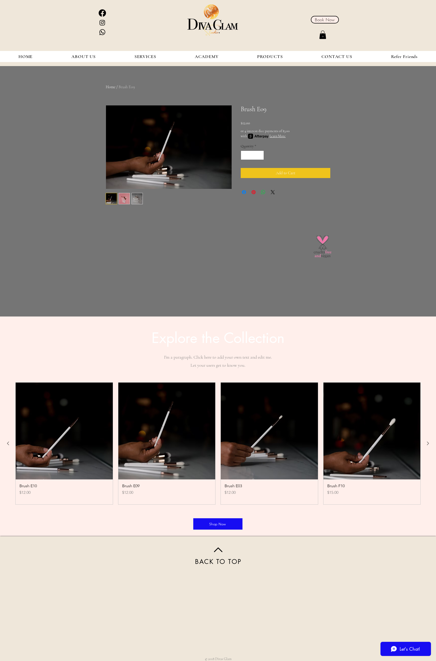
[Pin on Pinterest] (254, 192)
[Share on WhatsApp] (263, 192)
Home (110, 87)
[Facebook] (102, 13)
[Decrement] (244, 155)
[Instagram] (102, 22)
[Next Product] (428, 443)
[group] (218, 443)
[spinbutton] (252, 155)
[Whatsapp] (102, 32)
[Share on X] (273, 192)
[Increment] (260, 155)
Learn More (277, 136)
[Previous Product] (8, 443)
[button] (322, 35)
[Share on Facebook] (244, 192)
